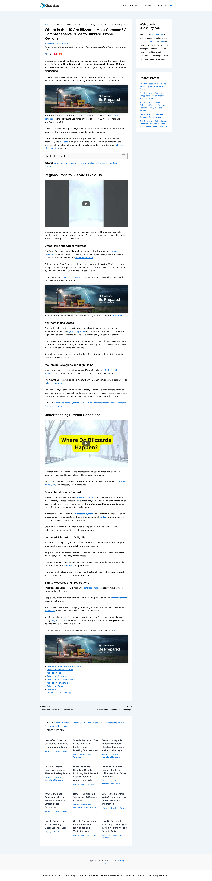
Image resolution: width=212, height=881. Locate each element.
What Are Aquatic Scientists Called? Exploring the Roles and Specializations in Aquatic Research (85, 773)
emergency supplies (93, 588)
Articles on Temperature (58, 683)
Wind (94, 807)
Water (65, 751)
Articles (47, 751)
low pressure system (83, 514)
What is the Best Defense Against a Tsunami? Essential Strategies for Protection (55, 800)
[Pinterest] (55, 54)
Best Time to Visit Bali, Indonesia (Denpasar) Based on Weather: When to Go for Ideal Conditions (153, 123)
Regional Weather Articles (59, 693)
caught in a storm (58, 620)
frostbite (68, 565)
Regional (66, 832)
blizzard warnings (118, 598)
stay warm (50, 610)
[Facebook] (46, 54)
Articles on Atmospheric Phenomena (64, 666)
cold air (103, 517)
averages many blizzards (75, 277)
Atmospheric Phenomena (111, 757)
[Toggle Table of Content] (122, 156)
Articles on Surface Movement (61, 679)
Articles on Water (55, 686)
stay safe (64, 142)
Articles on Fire (54, 673)
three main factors (86, 497)
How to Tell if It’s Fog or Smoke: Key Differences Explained (85, 797)
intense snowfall (54, 383)
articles (151, 41)
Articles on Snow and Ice (58, 676)
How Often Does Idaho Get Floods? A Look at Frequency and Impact (56, 743)
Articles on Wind (54, 689)
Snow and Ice (117, 315)
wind (115, 630)
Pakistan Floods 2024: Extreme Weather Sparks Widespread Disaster (153, 86)
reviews (161, 41)
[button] (138, 5)
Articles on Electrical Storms (60, 670)
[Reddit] (60, 54)
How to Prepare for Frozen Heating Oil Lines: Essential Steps (56, 824)
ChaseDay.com (156, 34)
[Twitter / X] (51, 54)
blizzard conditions (84, 257)
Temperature (77, 757)
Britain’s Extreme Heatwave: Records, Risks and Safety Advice (57, 770)
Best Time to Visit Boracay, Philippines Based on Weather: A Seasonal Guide (153, 96)
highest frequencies (76, 331)
